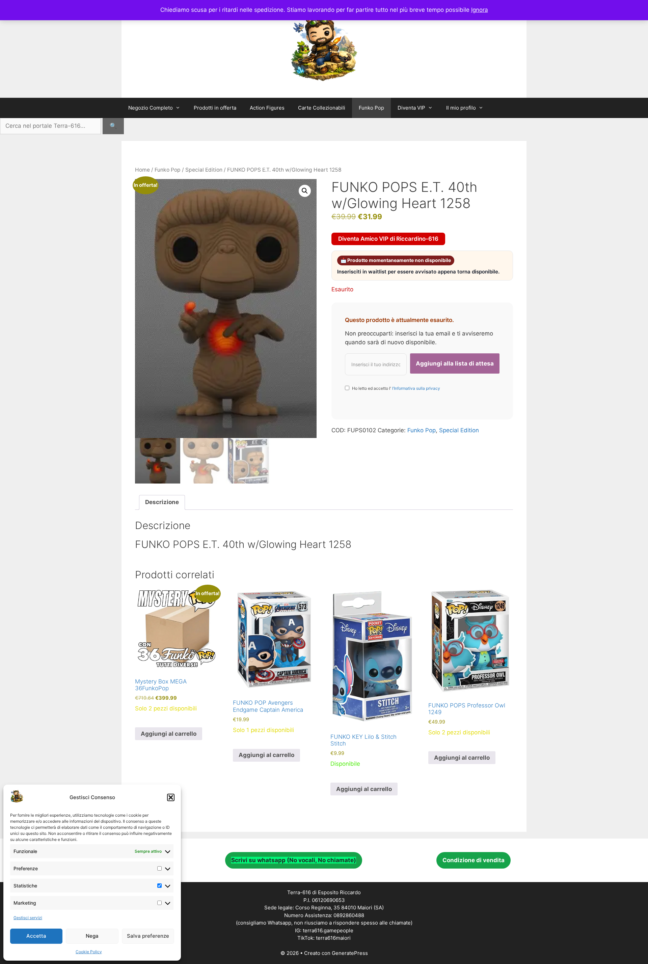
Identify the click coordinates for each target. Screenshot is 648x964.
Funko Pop (371, 108)
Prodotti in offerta (215, 108)
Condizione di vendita (473, 860)
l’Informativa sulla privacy (415, 388)
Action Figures (267, 108)
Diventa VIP (411, 108)
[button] (170, 797)
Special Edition (203, 170)
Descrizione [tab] (162, 502)
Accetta (36, 936)
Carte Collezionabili (321, 108)
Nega (92, 936)
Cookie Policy (89, 951)
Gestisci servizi (28, 917)
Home (142, 170)
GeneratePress (350, 953)
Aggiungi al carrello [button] (168, 733)
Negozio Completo (150, 108)
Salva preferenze (148, 936)
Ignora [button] (479, 9)
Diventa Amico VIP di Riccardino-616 (388, 238)
